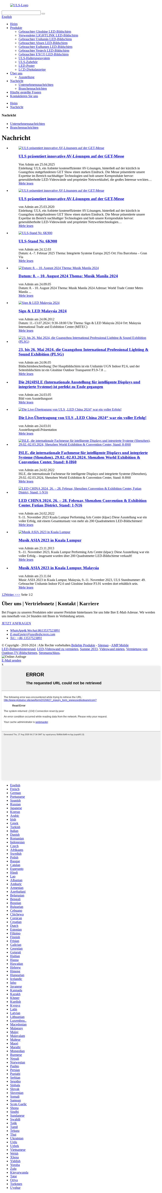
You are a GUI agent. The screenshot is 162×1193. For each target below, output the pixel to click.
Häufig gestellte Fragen (25, 92)
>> (18, 594)
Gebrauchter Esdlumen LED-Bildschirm (45, 47)
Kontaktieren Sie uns (24, 96)
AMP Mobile (120, 645)
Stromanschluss (49, 653)
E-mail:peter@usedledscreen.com (32, 634)
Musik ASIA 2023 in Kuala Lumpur (50, 540)
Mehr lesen (26, 183)
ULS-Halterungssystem (34, 58)
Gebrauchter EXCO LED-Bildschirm (44, 54)
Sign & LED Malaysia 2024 (43, 311)
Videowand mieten (111, 649)
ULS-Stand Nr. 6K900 (38, 241)
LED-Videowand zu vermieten (57, 649)
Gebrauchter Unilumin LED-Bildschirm (45, 39)
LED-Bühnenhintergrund (18, 649)
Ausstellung (26, 77)
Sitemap (103, 645)
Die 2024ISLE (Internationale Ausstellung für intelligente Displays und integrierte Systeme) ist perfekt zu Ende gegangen (79, 384)
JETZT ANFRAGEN (16, 623)
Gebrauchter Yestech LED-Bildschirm (44, 50)
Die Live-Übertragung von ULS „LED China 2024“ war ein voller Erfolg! (82, 417)
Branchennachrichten (33, 88)
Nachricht (16, 81)
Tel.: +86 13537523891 (26, 638)
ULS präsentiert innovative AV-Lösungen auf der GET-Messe (71, 156)
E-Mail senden (11, 660)
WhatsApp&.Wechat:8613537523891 (35, 630)
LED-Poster (27, 65)
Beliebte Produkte (83, 645)
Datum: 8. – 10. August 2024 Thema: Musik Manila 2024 (68, 276)
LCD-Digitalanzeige (32, 69)
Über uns (16, 73)
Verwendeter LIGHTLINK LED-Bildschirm (48, 35)
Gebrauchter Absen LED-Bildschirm (43, 43)
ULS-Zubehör (28, 62)
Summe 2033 (89, 649)
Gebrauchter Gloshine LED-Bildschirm (45, 31)
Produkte (16, 28)
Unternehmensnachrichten (36, 84)
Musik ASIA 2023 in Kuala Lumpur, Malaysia (59, 568)
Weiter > (10, 594)
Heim (14, 24)
